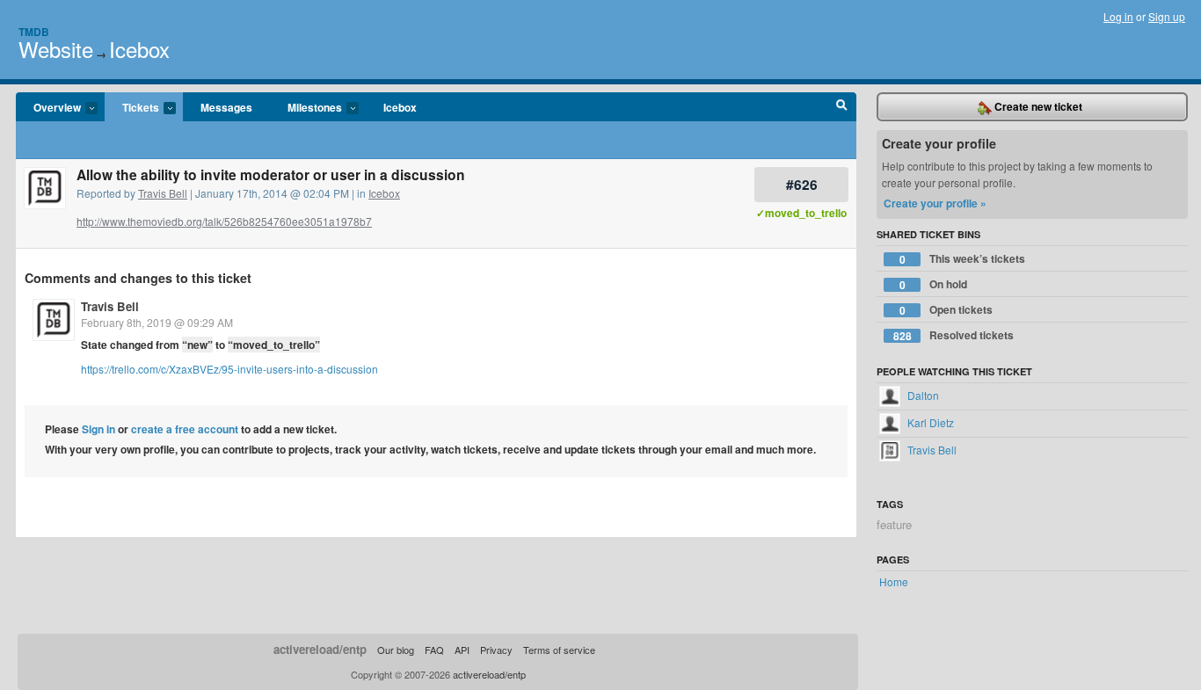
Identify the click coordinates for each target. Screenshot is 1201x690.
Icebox (139, 48)
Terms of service (559, 650)
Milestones (306, 108)
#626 (802, 184)
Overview (48, 108)
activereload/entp (320, 649)
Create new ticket (1037, 106)
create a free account (184, 429)
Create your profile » (935, 203)
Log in (1118, 16)
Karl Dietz (929, 422)
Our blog (395, 650)
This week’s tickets (962, 259)
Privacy (496, 650)
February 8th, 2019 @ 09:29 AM (157, 322)
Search (841, 107)
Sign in (98, 429)
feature (894, 524)
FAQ (434, 650)
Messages (226, 107)
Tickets (132, 108)
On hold (933, 284)
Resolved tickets (954, 335)
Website (55, 48)
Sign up (1166, 16)
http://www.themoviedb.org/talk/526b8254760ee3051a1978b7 (224, 221)
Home (893, 581)
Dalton (922, 395)
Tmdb (33, 32)
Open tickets (946, 309)
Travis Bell (162, 192)
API (462, 650)
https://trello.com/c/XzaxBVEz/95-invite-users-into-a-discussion (229, 368)
